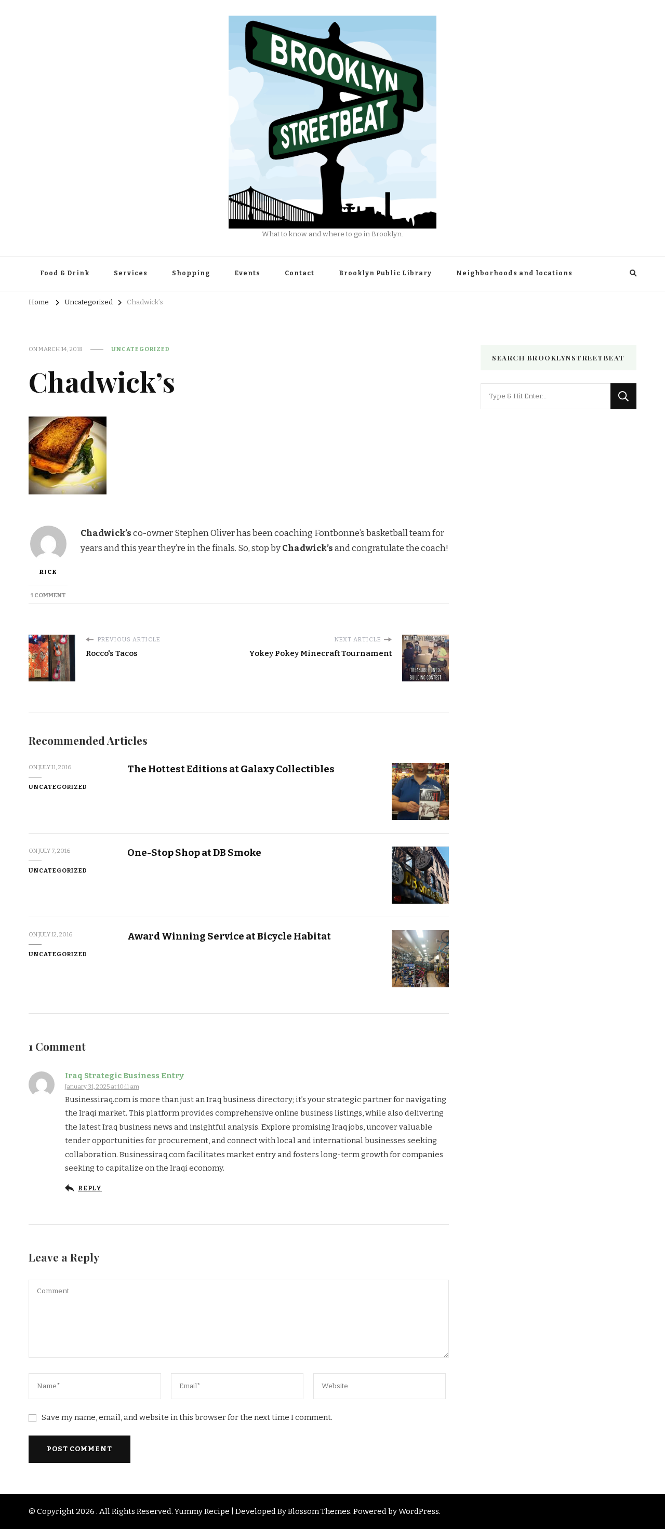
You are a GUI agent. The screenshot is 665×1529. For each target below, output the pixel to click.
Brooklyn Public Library (385, 273)
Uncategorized (140, 349)
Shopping (191, 273)
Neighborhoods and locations (514, 273)
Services (131, 273)
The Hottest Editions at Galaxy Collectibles (231, 769)
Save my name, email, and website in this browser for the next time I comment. (187, 1417)
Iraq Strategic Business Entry (124, 1075)
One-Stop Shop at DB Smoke (194, 853)
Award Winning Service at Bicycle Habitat (229, 936)
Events (247, 273)
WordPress (418, 1511)
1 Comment (48, 595)
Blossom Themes (319, 1511)
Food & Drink (64, 273)
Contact (299, 273)
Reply (90, 1188)
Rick (48, 571)
